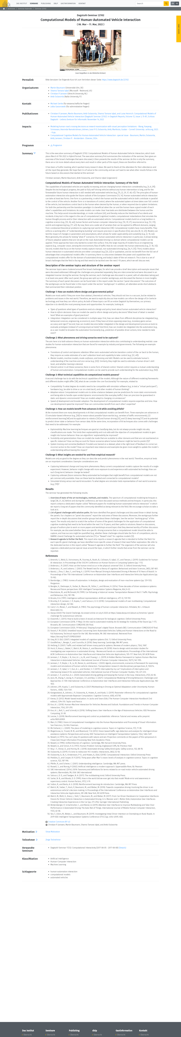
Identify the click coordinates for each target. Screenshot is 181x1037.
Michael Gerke (56, 103)
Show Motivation (53, 832)
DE (177, 4)
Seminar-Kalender (25, 9)
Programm (57, 145)
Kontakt (82, 3)
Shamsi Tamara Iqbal (59, 91)
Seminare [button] (34, 3)
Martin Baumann (57, 88)
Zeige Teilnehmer (53, 840)
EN (173, 4)
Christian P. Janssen (58, 93)
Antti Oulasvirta (57, 96)
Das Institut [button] (21, 3)
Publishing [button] (46, 3)
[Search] (166, 3)
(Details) (122, 848)
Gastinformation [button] (68, 3)
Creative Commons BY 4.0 (59, 822)
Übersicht (27, 1035)
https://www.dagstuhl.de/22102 (115, 80)
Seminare (11, 9)
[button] (64, 50)
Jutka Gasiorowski (58, 106)
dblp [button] (56, 3)
